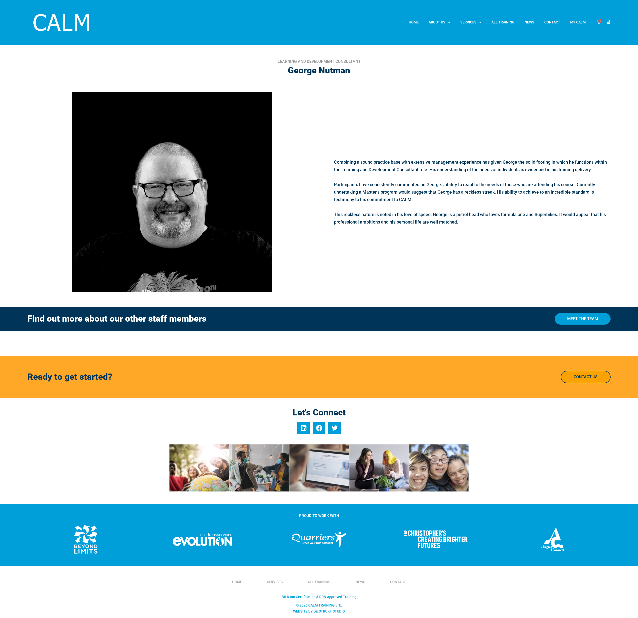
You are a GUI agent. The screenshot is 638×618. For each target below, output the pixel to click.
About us (437, 22)
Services (468, 22)
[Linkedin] (303, 428)
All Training (503, 22)
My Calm (578, 22)
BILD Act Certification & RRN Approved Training (319, 597)
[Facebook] (319, 428)
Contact (552, 22)
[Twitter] (334, 428)
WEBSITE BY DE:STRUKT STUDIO (319, 611)
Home (414, 22)
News (529, 22)
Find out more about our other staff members (116, 319)
